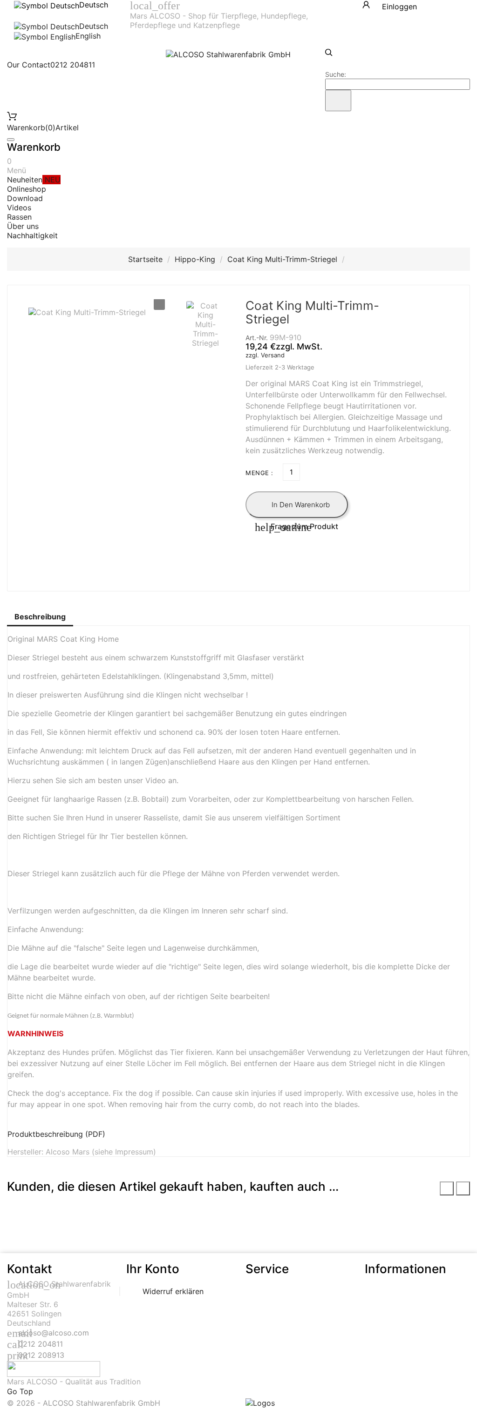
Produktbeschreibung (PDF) (56, 1134)
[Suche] (338, 100)
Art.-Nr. (257, 338)
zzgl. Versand (265, 355)
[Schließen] (10, 139)
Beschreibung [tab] (40, 616)
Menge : (259, 472)
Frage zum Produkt (296, 527)
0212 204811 (40, 1344)
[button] (205, 324)
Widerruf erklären (173, 1291)
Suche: (335, 74)
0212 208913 (41, 1355)
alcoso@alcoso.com (53, 1332)
